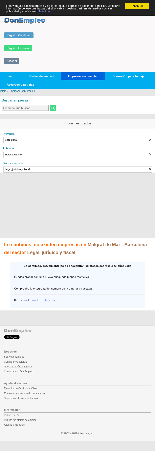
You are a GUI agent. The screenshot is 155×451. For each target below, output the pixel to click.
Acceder (12, 60)
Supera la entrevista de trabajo (21, 398)
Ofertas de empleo (41, 76)
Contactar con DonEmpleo (18, 371)
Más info (44, 11)
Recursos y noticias (20, 84)
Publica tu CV (11, 415)
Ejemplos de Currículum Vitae (20, 388)
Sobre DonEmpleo (14, 356)
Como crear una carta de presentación (25, 393)
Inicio (10, 76)
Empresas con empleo (83, 76)
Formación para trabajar (129, 76)
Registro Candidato (19, 35)
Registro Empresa (18, 48)
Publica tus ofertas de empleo (20, 420)
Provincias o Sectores (42, 300)
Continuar (137, 6)
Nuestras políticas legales (18, 366)
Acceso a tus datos (14, 424)
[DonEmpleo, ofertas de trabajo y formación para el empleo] (24, 21)
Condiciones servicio (15, 361)
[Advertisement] (77, 205)
